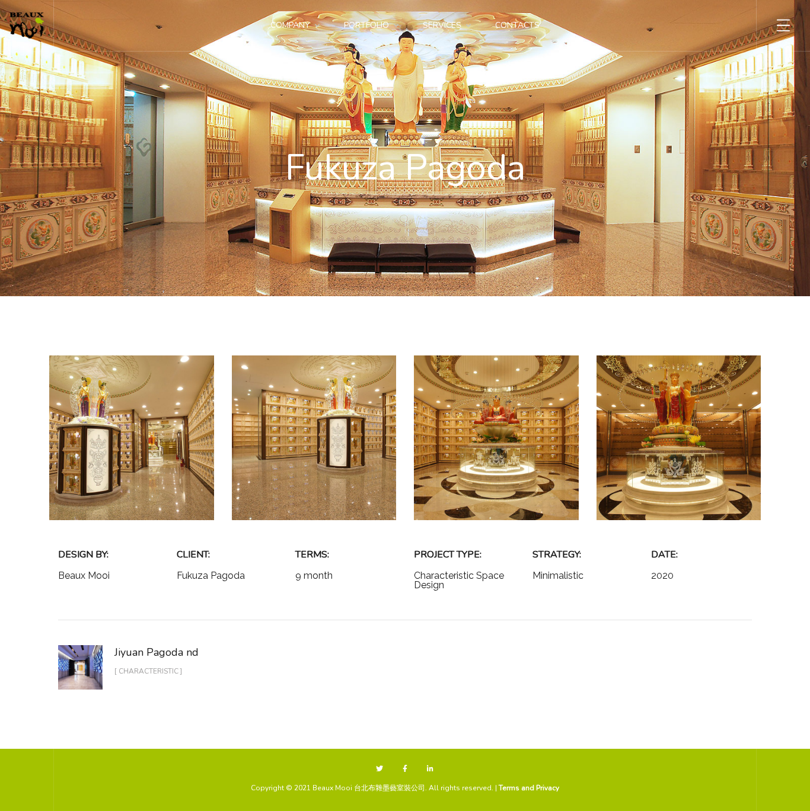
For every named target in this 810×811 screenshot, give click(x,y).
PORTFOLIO (366, 25)
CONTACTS (517, 25)
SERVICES (442, 25)
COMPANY (290, 25)
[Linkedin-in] (430, 769)
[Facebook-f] (405, 769)
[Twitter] (379, 769)
